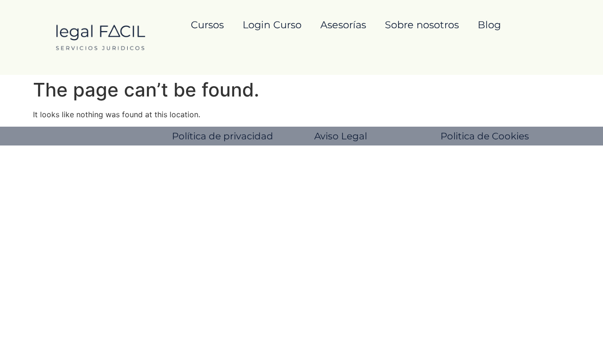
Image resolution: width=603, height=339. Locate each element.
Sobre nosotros (422, 25)
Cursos (207, 25)
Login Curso (272, 25)
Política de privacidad (222, 136)
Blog (489, 25)
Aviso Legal (340, 136)
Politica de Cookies (484, 136)
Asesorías (343, 25)
